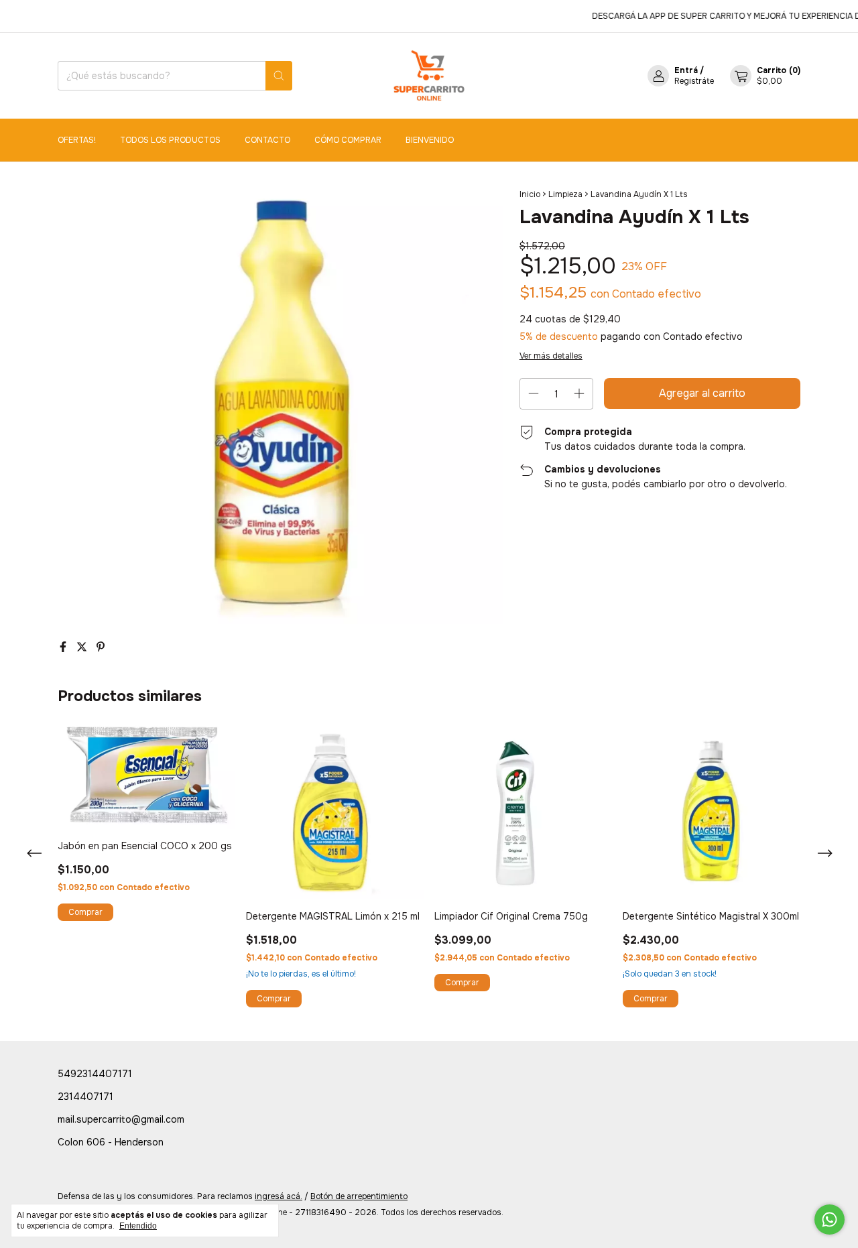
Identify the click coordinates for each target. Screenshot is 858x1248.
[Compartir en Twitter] (83, 647)
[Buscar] (278, 75)
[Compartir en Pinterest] (100, 647)
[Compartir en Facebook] (64, 647)
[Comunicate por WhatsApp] (829, 1219)
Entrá (686, 70)
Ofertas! (77, 140)
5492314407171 (95, 1074)
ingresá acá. (278, 1196)
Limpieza (565, 194)
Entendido (138, 1226)
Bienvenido (430, 140)
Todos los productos (170, 140)
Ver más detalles (551, 356)
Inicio (529, 194)
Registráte (694, 81)
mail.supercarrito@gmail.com (121, 1119)
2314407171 (85, 1096)
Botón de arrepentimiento (359, 1196)
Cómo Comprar (347, 140)
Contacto (267, 140)
